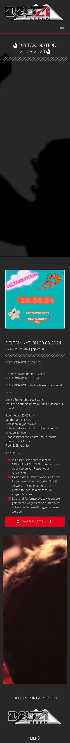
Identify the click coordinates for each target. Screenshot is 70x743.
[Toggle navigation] (62, 28)
